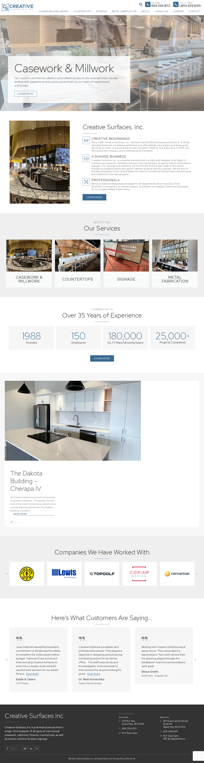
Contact (195, 11)
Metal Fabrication (124, 11)
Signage (101, 11)
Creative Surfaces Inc (34, 715)
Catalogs (161, 11)
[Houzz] (31, 748)
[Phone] (147, 4)
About (145, 11)
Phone (155, 2)
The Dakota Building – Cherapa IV (26, 481)
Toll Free (186, 2)
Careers (178, 11)
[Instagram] (13, 748)
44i (133, 759)
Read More (20, 514)
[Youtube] (25, 748)
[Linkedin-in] (37, 748)
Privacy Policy (119, 759)
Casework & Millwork (53, 11)
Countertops (82, 11)
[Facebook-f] (7, 748)
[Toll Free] (175, 4)
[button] (141, 4)
